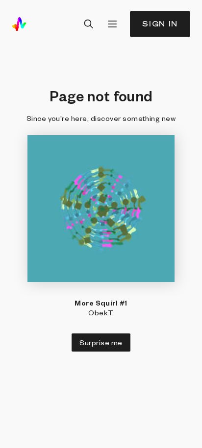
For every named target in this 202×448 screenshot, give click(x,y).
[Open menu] (112, 24)
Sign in (160, 24)
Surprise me (100, 342)
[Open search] (89, 24)
